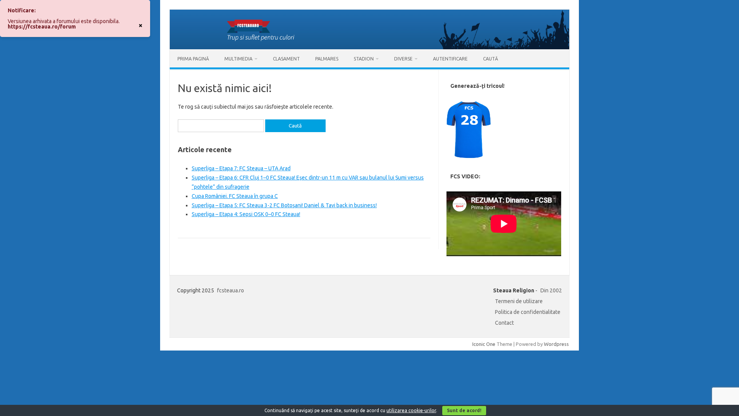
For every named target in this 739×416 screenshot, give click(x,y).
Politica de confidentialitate (527, 312)
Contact (504, 323)
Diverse (403, 58)
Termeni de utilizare (519, 301)
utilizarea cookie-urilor (411, 410)
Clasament (286, 58)
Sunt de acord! (464, 410)
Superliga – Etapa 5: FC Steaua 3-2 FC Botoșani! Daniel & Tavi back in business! (284, 205)
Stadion (364, 58)
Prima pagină (193, 58)
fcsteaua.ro (230, 290)
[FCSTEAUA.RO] (369, 47)
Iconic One (483, 344)
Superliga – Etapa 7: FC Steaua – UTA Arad (241, 168)
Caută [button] (490, 58)
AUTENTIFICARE (450, 58)
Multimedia (238, 58)
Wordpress (556, 344)
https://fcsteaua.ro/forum (42, 26)
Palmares (326, 58)
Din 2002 (551, 290)
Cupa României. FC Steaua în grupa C (235, 196)
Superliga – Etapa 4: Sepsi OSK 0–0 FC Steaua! (246, 214)
